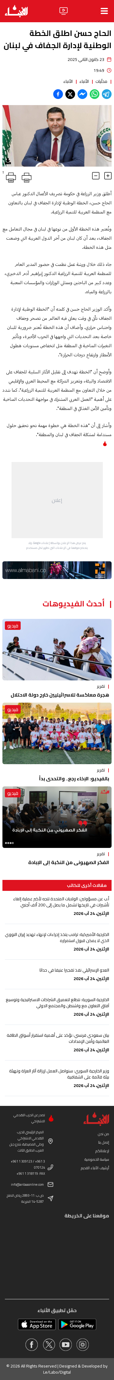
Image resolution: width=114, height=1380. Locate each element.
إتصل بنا (103, 1142)
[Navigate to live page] (63, 11)
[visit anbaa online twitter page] (48, 1344)
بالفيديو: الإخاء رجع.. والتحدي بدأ (74, 778)
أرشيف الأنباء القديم (95, 1167)
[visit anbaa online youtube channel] (65, 1344)
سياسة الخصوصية (97, 1159)
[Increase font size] (108, 175)
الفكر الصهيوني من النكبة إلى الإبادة (68, 862)
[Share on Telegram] (107, 94)
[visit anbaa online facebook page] (31, 1344)
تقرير (101, 686)
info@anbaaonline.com (27, 1184)
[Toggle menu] (104, 11)
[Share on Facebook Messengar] (82, 94)
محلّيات (101, 81)
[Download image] (8, 161)
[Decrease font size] (95, 175)
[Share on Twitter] (70, 94)
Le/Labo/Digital (57, 1372)
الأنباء (84, 81)
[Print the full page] (25, 176)
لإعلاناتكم (102, 1150)
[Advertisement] (57, 500)
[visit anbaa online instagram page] (82, 1344)
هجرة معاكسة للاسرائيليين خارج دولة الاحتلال (60, 694)
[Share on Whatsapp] (94, 94)
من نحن (103, 1133)
